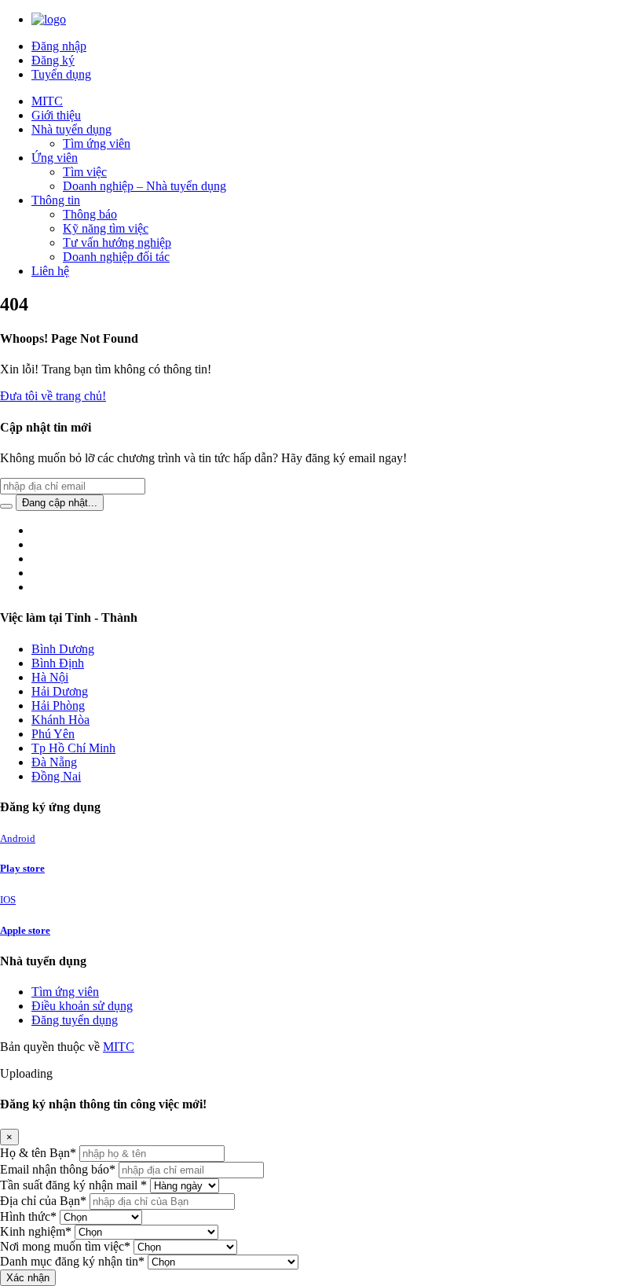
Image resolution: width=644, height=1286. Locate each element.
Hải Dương (59, 691)
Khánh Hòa (60, 719)
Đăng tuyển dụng (74, 1020)
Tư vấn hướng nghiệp (117, 242)
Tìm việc (85, 171)
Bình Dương (62, 649)
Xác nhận (27, 1278)
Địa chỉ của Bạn (43, 1200)
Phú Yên (53, 733)
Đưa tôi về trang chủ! (53, 395)
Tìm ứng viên (96, 143)
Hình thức (28, 1216)
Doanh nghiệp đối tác (116, 256)
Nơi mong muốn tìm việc (65, 1246)
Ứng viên (54, 157)
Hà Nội (49, 677)
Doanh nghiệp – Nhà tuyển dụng (144, 186)
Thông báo (90, 214)
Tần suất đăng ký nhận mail (73, 1185)
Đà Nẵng (54, 762)
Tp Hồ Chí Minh (73, 748)
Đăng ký (53, 60)
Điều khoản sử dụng (82, 1005)
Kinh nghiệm (35, 1231)
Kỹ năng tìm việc (105, 228)
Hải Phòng (58, 705)
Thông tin (55, 200)
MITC (47, 101)
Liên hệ (50, 270)
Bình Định (57, 663)
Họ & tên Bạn (38, 1152)
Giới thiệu (56, 115)
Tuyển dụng (61, 74)
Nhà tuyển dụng (71, 129)
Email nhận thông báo (57, 1169)
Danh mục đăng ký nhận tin (72, 1261)
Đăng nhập (58, 46)
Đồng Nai (56, 776)
